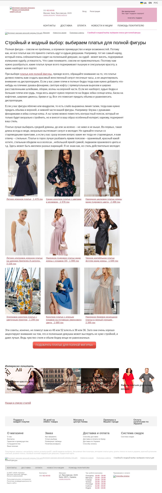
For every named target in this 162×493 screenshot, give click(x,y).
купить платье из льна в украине (127, 451)
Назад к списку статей (18, 403)
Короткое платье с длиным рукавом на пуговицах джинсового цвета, (63, 320)
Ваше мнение (12, 446)
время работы (61, 15)
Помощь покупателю (131, 25)
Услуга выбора (51, 439)
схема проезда (49, 15)
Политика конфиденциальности (19, 481)
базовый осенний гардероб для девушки (42, 453)
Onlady (21, 473)
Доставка (66, 25)
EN (150, 3)
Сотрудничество (13, 444)
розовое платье (19, 453)
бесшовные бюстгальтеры (83, 451)
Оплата (81, 25)
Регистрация (95, 11)
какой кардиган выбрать (62, 451)
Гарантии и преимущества (17, 441)
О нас (9, 437)
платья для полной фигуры (36, 74)
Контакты (49, 25)
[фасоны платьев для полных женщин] (138, 380)
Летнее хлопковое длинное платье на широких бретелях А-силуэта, (24, 261)
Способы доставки (90, 437)
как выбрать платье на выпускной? (37, 451)
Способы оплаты (90, 444)
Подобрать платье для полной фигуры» (64, 345)
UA (145, 3)
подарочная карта (67, 453)
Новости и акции (101, 25)
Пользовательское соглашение (19, 479)
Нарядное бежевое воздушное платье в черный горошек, (101, 320)
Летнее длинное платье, (24, 199)
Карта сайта (11, 483)
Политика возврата (52, 444)
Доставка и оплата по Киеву (94, 439)
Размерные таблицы (53, 441)
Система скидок (127, 437)
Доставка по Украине (91, 441)
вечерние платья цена (104, 451)
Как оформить (50, 437)
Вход (84, 11)
